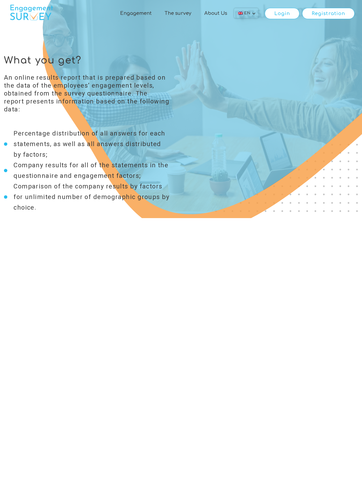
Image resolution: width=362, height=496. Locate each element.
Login (282, 13)
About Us (215, 13)
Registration (328, 13)
